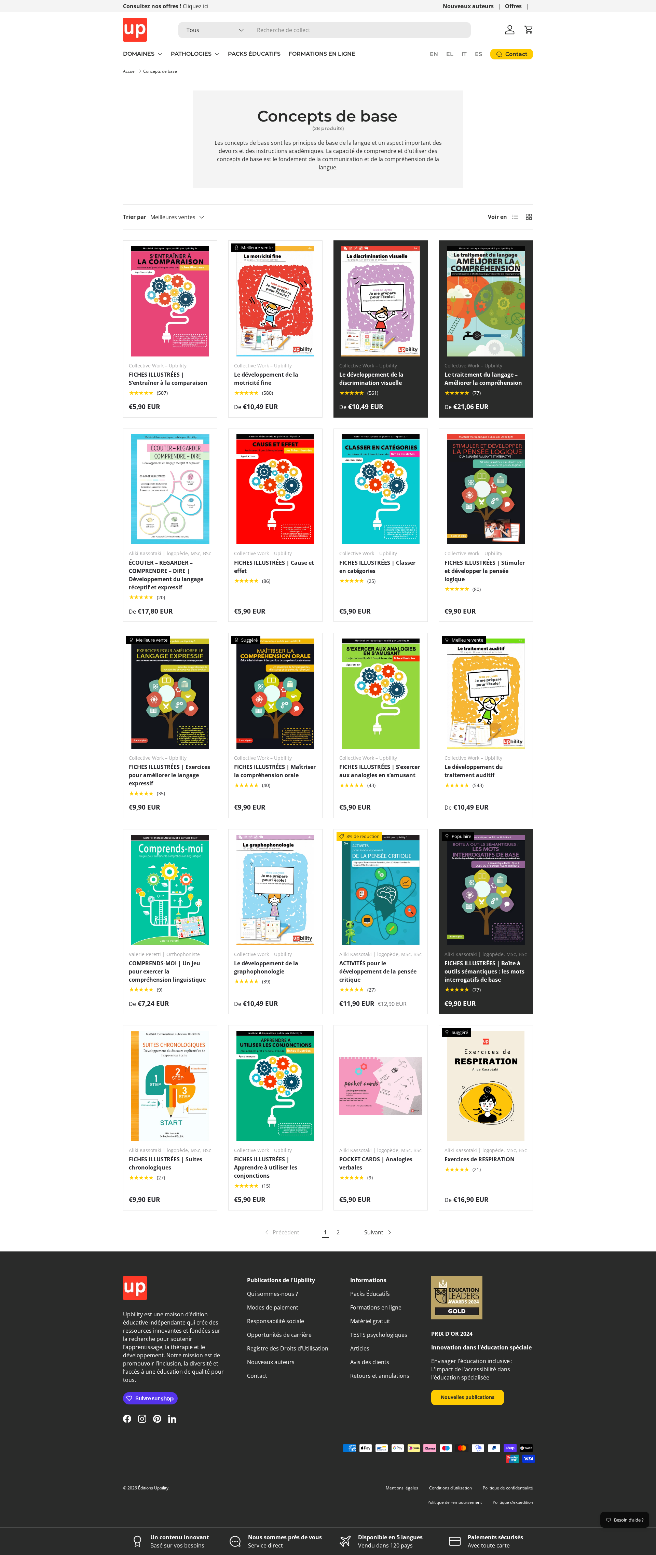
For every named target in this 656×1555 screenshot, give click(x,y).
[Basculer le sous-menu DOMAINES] (160, 54)
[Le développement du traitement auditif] (486, 694)
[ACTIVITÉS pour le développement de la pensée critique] (380, 890)
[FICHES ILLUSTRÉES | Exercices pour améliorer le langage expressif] (170, 694)
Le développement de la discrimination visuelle (371, 379)
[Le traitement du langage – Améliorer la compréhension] (486, 301)
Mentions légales (402, 1488)
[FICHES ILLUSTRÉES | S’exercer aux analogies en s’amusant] (380, 694)
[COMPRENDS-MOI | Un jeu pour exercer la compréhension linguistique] (170, 890)
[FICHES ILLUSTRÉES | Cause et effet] (275, 489)
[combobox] (324, 30)
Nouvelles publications (467, 1397)
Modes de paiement (272, 1307)
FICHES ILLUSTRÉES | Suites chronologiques (165, 1163)
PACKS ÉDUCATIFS (254, 54)
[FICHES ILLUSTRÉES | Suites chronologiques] (170, 1086)
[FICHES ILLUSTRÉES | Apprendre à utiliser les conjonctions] (275, 1086)
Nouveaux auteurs (468, 6)
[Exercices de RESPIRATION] (486, 1086)
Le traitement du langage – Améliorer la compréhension (483, 379)
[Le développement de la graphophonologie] (275, 890)
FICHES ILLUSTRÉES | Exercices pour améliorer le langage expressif (169, 775)
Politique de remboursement (454, 1502)
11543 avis (198, 6)
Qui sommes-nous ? (272, 1294)
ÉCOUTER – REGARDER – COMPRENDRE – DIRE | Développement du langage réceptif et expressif (166, 575)
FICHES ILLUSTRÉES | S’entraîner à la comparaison (168, 379)
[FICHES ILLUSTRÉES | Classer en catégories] (380, 489)
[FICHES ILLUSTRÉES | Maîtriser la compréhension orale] (275, 694)
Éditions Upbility (153, 1488)
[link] (281, 1232)
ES (478, 54)
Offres (513, 6)
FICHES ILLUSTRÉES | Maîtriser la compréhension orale (275, 771)
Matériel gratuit (370, 1321)
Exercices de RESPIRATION (480, 1159)
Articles (359, 1348)
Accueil (130, 71)
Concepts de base (160, 71)
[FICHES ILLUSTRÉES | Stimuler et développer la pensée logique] (486, 489)
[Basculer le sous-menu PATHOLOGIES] (217, 54)
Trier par (134, 217)
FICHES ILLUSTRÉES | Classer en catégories (377, 567)
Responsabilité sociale (275, 1321)
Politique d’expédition (513, 1502)
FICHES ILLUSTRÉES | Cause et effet (274, 567)
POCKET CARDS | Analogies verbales (375, 1163)
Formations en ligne (375, 1307)
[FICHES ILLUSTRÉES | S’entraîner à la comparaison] (170, 301)
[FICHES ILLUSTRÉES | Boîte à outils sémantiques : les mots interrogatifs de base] (486, 890)
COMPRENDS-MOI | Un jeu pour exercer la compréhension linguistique (167, 971)
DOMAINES (138, 54)
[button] (528, 29)
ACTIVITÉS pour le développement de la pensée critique (377, 971)
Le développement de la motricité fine (266, 379)
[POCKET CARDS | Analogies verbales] (380, 1086)
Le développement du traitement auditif (474, 771)
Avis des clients (369, 1362)
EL (449, 54)
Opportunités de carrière (279, 1335)
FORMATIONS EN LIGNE (322, 54)
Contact (257, 1375)
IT (464, 54)
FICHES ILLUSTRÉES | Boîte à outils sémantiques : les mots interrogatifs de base (484, 971)
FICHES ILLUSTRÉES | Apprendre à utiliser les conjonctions (265, 1167)
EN (434, 54)
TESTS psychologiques (378, 1335)
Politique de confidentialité (508, 1488)
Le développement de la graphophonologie (266, 967)
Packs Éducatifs (370, 1294)
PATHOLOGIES (191, 54)
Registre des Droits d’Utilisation (287, 1348)
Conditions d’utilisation (450, 1488)
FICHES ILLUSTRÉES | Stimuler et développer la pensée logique (485, 571)
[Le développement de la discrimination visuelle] (380, 301)
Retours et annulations (379, 1375)
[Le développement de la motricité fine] (275, 301)
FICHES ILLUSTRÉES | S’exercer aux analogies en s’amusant (379, 771)
